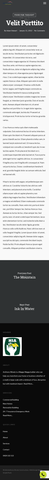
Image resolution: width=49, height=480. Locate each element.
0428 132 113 (8, 456)
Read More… (8, 415)
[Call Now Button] (43, 474)
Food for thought (24, 15)
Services (6, 443)
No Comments (39, 31)
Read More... (28, 384)
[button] (44, 3)
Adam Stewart (12, 31)
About (5, 437)
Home (5, 431)
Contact (6, 449)
